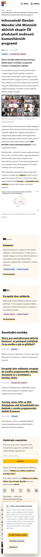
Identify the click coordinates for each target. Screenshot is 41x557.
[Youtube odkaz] (36, 490)
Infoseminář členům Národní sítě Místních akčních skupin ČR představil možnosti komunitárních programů (20, 14)
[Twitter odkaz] (20, 490)
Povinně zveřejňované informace (12, 499)
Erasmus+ (5, 54)
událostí (22, 175)
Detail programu (9, 274)
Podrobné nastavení (16, 541)
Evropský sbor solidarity (18, 54)
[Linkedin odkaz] (28, 490)
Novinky (8, 10)
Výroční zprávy (17, 496)
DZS (3, 10)
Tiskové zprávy (7, 496)
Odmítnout (13, 547)
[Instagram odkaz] (12, 490)
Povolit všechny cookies (18, 535)
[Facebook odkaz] (4, 490)
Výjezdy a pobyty (9, 269)
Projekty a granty (22, 269)
